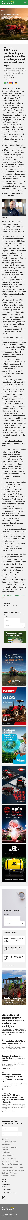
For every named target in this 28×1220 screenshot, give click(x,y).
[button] (25, 2)
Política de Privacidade (6, 1189)
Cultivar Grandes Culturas (12, 1168)
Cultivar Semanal (9, 1176)
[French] (13, 83)
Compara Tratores (9, 1159)
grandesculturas (6, 1093)
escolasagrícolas (6, 1013)
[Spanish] (10, 83)
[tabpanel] (14, 24)
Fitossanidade (7, 1155)
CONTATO (4, 1186)
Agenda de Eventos (10, 1147)
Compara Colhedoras (10, 1161)
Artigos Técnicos (9, 1142)
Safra (3, 1039)
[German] (16, 83)
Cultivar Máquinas (9, 1173)
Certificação (11, 47)
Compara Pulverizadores (12, 1164)
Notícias (5, 1139)
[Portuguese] (5, 83)
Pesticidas (6, 1152)
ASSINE (4, 1179)
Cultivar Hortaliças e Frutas (13, 1170)
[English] (8, 83)
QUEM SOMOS (6, 1184)
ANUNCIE (4, 1182)
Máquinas (6, 1144)
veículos (12, 1013)
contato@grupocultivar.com (7, 1212)
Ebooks (5, 1149)
